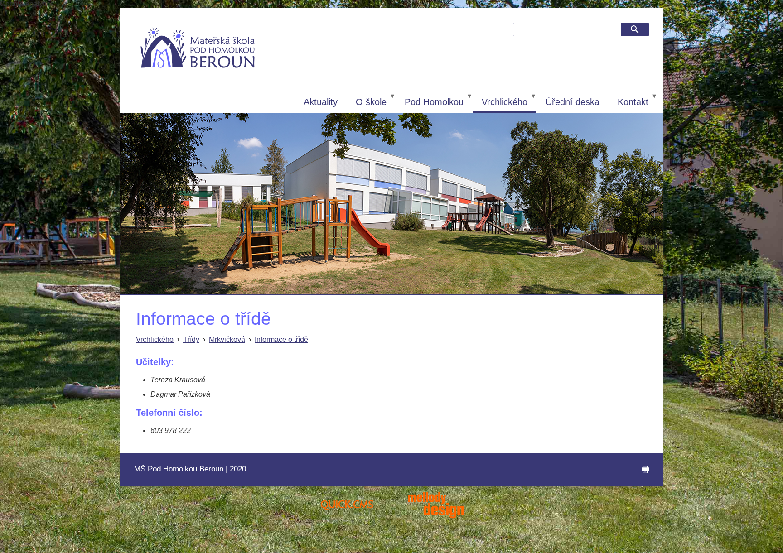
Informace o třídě (281, 339)
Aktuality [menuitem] (321, 102)
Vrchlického (155, 339)
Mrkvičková (227, 339)
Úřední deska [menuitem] (572, 102)
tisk (640, 474)
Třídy (191, 339)
